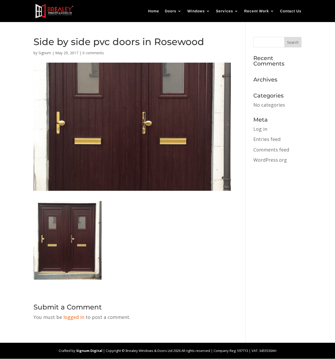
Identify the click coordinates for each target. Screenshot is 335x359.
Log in (260, 129)
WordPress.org (270, 160)
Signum (44, 52)
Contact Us (291, 11)
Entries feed (267, 139)
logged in (73, 317)
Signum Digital (89, 350)
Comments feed (271, 149)
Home (153, 11)
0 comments (93, 52)
